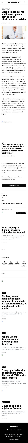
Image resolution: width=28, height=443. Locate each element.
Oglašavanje (10, 436)
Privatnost (18, 436)
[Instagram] (14, 430)
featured (13, 203)
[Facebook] (7, 430)
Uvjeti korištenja (10, 434)
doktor (8, 203)
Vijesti (3, 142)
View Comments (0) (14, 185)
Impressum (20, 434)
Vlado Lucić (4, 196)
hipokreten (19, 203)
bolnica (3, 203)
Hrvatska (6, 9)
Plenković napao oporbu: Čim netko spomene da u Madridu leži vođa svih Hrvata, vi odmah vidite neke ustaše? (13, 148)
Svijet (3, 333)
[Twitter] (11, 430)
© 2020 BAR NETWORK (14, 439)
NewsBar (4, 156)
